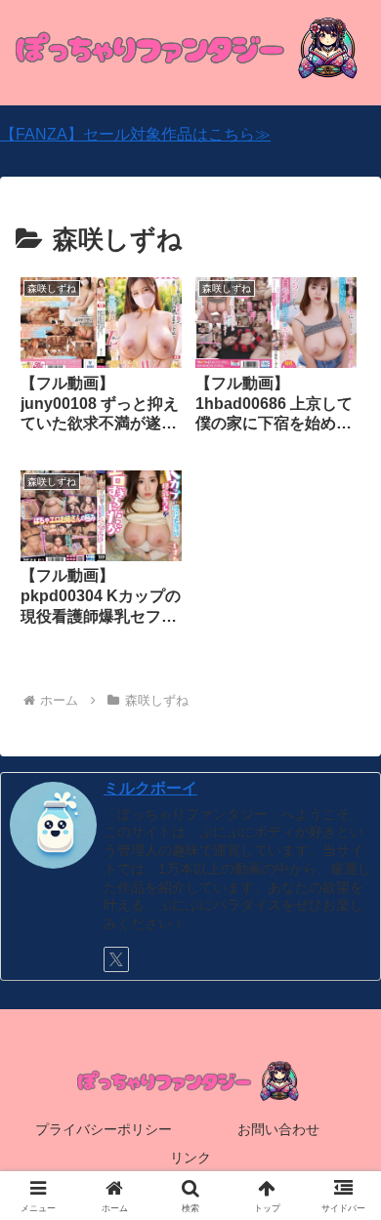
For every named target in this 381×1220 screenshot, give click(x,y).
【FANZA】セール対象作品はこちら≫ (135, 134)
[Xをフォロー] (116, 959)
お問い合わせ (278, 1129)
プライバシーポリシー (103, 1129)
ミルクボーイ (150, 788)
